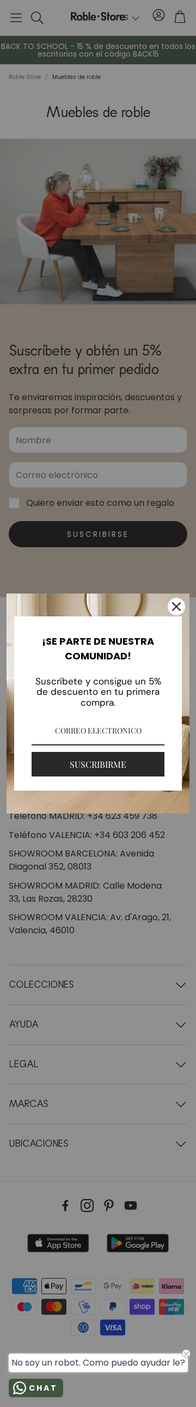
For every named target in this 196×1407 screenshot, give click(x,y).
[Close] (176, 607)
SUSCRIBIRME (98, 764)
